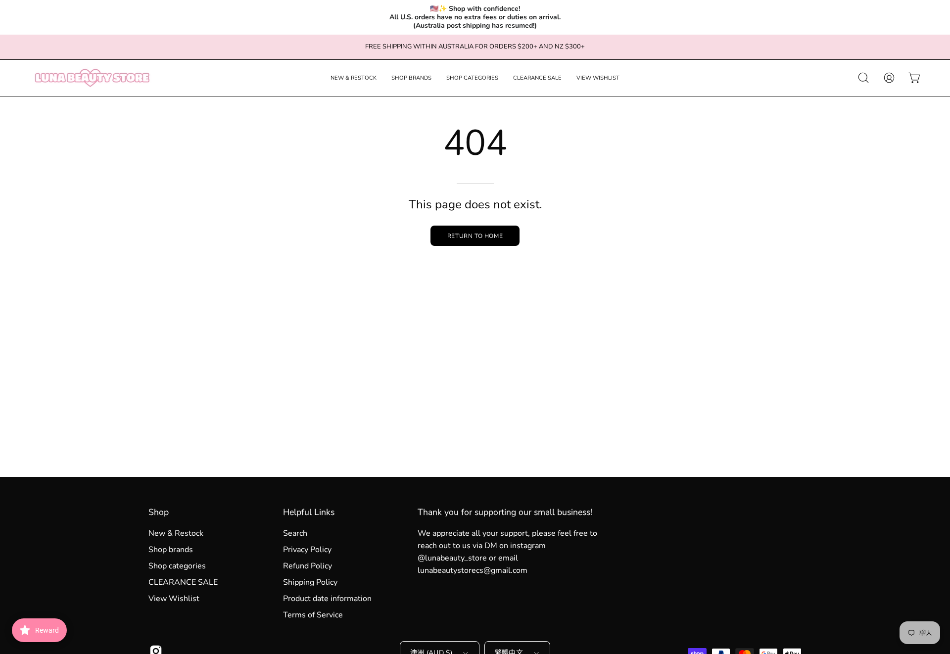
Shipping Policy (310, 582)
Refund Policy (307, 566)
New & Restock (175, 533)
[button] (353, 78)
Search (295, 533)
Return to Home (475, 236)
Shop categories (177, 566)
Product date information (327, 598)
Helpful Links (308, 512)
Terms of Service (313, 614)
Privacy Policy (307, 549)
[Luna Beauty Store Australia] (91, 78)
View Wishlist (173, 598)
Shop (158, 512)
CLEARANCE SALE (183, 582)
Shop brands (170, 549)
